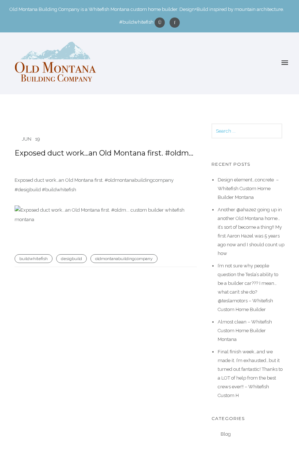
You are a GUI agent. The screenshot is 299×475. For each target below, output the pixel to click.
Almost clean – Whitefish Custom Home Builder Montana (245, 330)
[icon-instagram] (161, 22)
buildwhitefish (33, 258)
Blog (226, 434)
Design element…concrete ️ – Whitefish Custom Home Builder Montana (248, 188)
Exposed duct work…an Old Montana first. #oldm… (104, 153)
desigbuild (71, 258)
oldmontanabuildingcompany (124, 258)
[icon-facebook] (175, 22)
